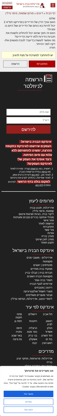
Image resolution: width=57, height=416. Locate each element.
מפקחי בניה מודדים (41, 268)
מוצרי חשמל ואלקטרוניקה (38, 291)
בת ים (49, 339)
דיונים (40, 13)
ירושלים (32, 314)
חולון (49, 328)
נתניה (19, 331)
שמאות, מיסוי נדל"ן (43, 211)
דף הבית (50, 13)
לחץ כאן (35, 175)
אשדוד (48, 331)
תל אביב (47, 314)
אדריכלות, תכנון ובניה (42, 207)
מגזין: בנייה (47, 236)
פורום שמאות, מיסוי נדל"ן (19, 13)
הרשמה (7, 7)
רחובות (33, 321)
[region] (28, 391)
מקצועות (47, 261)
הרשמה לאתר (46, 223)
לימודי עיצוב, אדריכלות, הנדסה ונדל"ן (31, 298)
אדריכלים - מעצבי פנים (39, 257)
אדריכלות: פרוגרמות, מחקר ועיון (34, 358)
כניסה (44, 171)
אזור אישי (48, 220)
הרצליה (33, 328)
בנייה (49, 362)
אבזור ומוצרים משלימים (39, 295)
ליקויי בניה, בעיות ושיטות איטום (36, 214)
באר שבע (17, 335)
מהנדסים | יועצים (42, 265)
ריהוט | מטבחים (43, 287)
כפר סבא (32, 331)
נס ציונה (17, 339)
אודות (51, 233)
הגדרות (28, 402)
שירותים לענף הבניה (41, 283)
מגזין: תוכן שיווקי (44, 239)
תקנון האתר (47, 242)
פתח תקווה (18, 316)
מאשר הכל (28, 394)
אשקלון (33, 339)
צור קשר (49, 229)
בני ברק (32, 335)
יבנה (34, 343)
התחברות (7, 3)
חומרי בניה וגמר (43, 280)
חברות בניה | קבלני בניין (38, 272)
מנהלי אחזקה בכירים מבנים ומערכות (33, 217)
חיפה (19, 328)
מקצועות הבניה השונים (39, 276)
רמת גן (18, 321)
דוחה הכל (28, 410)
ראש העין (47, 343)
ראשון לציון (49, 323)
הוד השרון (46, 335)
